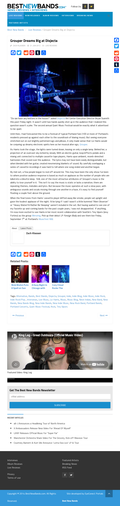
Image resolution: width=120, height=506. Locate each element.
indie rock (100, 296)
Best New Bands (15, 29)
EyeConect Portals (94, 493)
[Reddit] (116, 53)
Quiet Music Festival (39, 306)
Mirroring (36, 215)
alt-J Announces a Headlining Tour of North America (39, 423)
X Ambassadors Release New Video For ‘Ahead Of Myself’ (42, 428)
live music (43, 299)
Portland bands (94, 303)
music (63, 299)
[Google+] (116, 49)
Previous (19, 315)
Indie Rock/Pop (18, 299)
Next (102, 315)
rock (53, 306)
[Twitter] (116, 46)
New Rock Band (77, 303)
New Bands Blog (26, 303)
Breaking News (85, 15)
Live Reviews (15, 15)
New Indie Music (61, 303)
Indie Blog (77, 296)
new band (97, 299)
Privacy (10, 474)
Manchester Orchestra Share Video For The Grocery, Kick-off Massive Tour (51, 438)
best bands (41, 296)
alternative (21, 296)
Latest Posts (26, 228)
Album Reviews (51, 15)
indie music (88, 296)
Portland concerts (19, 306)
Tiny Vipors (62, 306)
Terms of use (14, 477)
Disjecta (61, 118)
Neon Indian (85, 299)
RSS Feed (67, 467)
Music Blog (72, 299)
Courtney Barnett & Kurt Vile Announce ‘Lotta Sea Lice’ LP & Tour (46, 443)
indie (68, 296)
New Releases (32, 15)
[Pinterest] (116, 59)
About (14, 228)
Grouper (83, 144)
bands (31, 296)
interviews (32, 299)
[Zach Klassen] (18, 237)
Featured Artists (18, 22)
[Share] (116, 70)
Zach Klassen (19, 46)
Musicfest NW (46, 219)
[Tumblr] (116, 65)
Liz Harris (54, 299)
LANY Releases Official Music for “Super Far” (36, 433)
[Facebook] (116, 40)
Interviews (68, 15)
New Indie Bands (43, 303)
